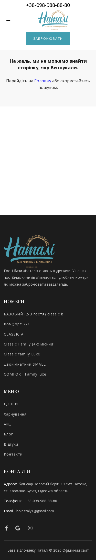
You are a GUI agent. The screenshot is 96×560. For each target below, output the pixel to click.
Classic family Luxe (22, 354)
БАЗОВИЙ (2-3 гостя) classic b (33, 314)
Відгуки (11, 444)
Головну (42, 81)
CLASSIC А (14, 334)
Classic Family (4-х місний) (29, 344)
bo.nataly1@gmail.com (35, 511)
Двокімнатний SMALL (25, 364)
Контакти (13, 454)
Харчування (15, 414)
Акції (8, 424)
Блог (8, 434)
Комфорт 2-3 (17, 324)
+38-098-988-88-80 (48, 5)
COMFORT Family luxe (25, 374)
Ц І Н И (11, 404)
